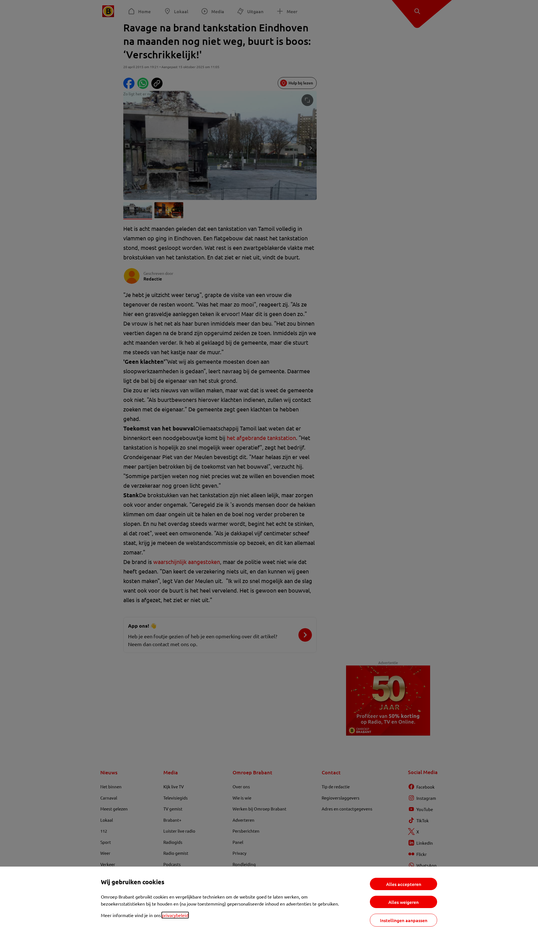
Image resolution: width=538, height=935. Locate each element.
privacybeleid (175, 915)
